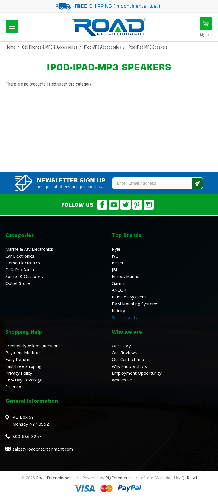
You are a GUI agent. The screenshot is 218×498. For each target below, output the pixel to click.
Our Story (121, 345)
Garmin (119, 283)
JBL (115, 269)
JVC (115, 256)
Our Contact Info (128, 359)
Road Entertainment (55, 477)
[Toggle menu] (12, 26)
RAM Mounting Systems (135, 303)
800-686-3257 (26, 436)
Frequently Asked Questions (33, 345)
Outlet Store (17, 283)
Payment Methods (23, 352)
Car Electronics (19, 256)
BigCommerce (118, 477)
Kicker (118, 262)
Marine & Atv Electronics (29, 249)
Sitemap (13, 386)
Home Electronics (22, 262)
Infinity (118, 310)
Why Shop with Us (129, 366)
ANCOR (119, 290)
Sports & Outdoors (24, 276)
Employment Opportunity (137, 373)
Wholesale (122, 380)
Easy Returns (18, 359)
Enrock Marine (125, 276)
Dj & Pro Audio (19, 269)
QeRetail (189, 477)
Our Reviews (124, 352)
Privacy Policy (18, 373)
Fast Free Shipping (23, 366)
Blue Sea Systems (129, 297)
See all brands (124, 317)
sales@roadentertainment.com (42, 449)
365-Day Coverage (24, 380)
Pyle (116, 249)
